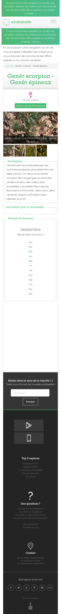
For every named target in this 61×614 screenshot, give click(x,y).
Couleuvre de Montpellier (30, 470)
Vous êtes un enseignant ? (30, 512)
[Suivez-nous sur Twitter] (19, 588)
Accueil (9, 66)
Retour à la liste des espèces (30, 105)
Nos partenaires (30, 524)
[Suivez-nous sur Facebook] (11, 588)
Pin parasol (30, 476)
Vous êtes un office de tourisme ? (30, 515)
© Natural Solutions (30, 598)
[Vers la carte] (30, 546)
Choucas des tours (30, 473)
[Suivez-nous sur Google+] (26, 588)
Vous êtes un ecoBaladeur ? (30, 509)
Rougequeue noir (30, 463)
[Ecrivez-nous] (50, 588)
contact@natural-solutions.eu (30, 563)
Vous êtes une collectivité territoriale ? (30, 518)
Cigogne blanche (30, 467)
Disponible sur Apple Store (29, 435)
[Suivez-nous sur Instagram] (42, 588)
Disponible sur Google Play (29, 422)
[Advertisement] (30, 335)
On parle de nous (30, 527)
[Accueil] (17, 21)
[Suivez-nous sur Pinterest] (34, 588)
